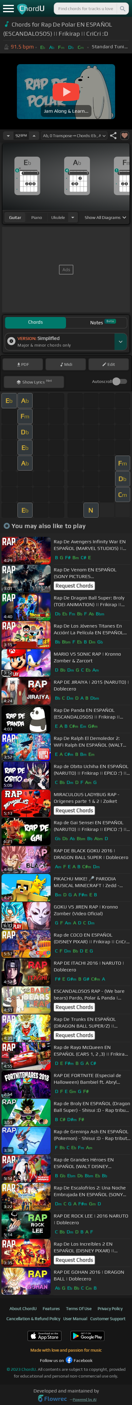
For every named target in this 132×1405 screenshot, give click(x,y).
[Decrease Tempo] (8, 135)
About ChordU (23, 1308)
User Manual (75, 1318)
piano (36, 217)
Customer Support (108, 1318)
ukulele (58, 217)
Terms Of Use (78, 1308)
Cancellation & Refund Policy (33, 1318)
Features (51, 1308)
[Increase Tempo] (34, 135)
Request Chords (74, 586)
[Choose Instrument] (72, 217)
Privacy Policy (110, 1308)
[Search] (122, 8)
